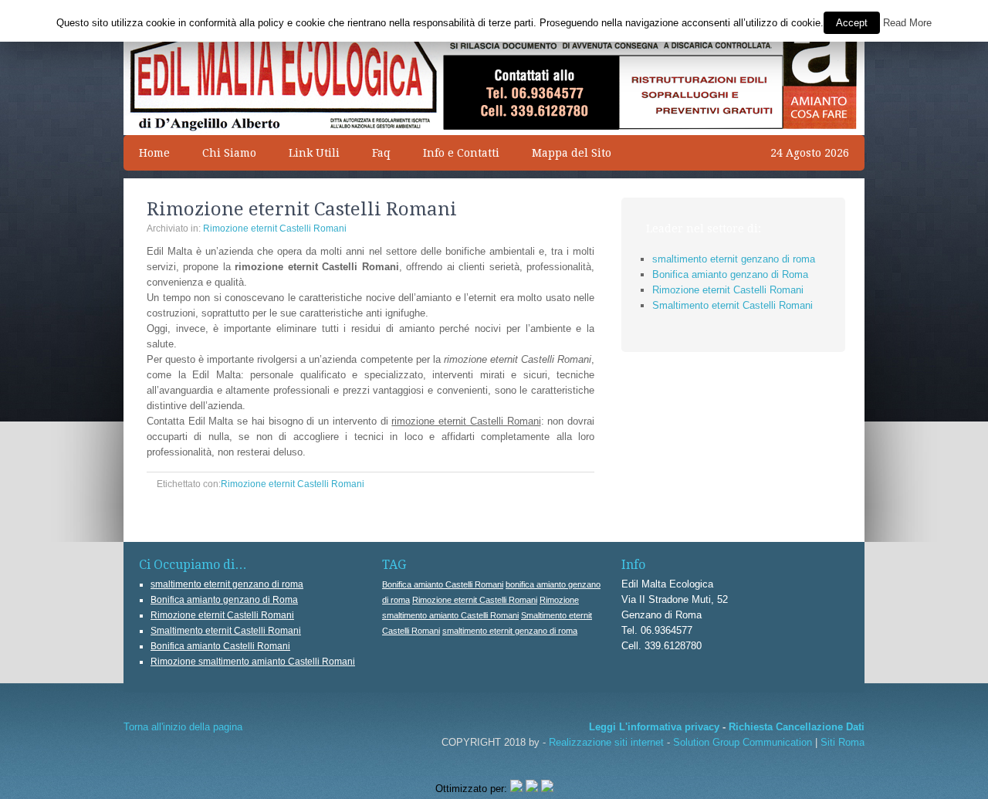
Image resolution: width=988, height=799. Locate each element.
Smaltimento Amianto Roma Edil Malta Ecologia (494, 46)
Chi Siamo (229, 153)
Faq (381, 153)
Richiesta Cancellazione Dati (796, 727)
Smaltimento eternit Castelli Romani (732, 305)
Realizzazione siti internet (606, 742)
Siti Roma (842, 742)
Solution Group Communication (742, 742)
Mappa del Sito (563, 153)
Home (154, 153)
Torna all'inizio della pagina (183, 727)
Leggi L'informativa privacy (654, 727)
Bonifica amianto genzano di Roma (730, 274)
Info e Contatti (461, 153)
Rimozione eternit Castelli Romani (275, 228)
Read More (907, 23)
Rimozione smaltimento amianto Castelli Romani (253, 661)
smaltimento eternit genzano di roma (733, 259)
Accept (852, 23)
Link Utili (314, 153)
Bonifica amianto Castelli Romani (220, 646)
